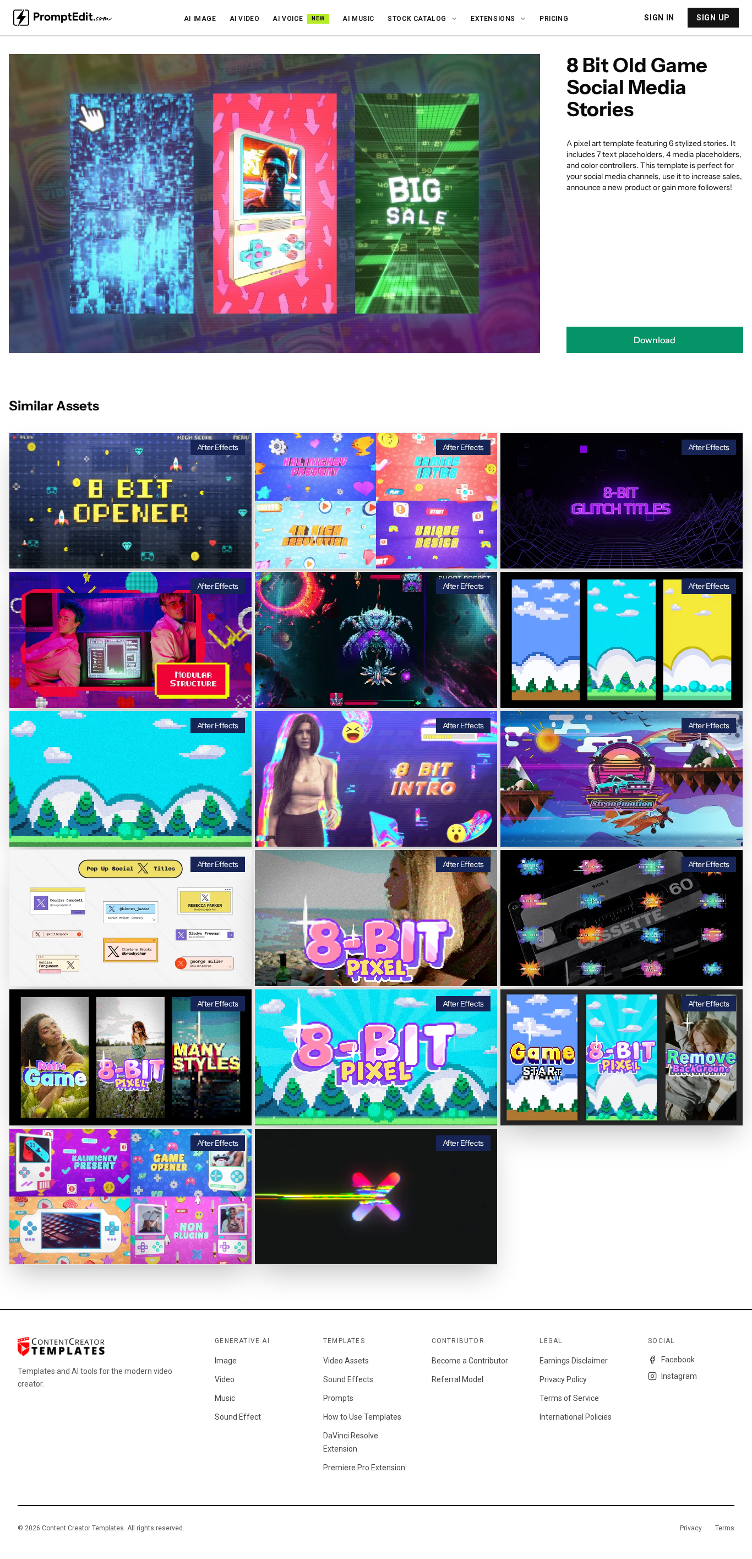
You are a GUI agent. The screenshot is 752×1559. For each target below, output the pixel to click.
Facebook (678, 1359)
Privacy (691, 1528)
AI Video (245, 19)
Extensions (493, 19)
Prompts (338, 1398)
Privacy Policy (563, 1379)
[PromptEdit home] (62, 18)
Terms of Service (569, 1398)
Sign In (659, 17)
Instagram (679, 1376)
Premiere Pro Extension (364, 1467)
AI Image (200, 19)
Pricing (554, 19)
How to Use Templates (362, 1416)
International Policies (576, 1416)
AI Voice (299, 19)
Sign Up (713, 17)
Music (225, 1398)
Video (225, 1379)
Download (654, 339)
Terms (724, 1528)
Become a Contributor (470, 1360)
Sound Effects (348, 1379)
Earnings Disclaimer (574, 1360)
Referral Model (457, 1379)
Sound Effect (238, 1416)
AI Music (358, 19)
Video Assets (346, 1360)
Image (226, 1360)
